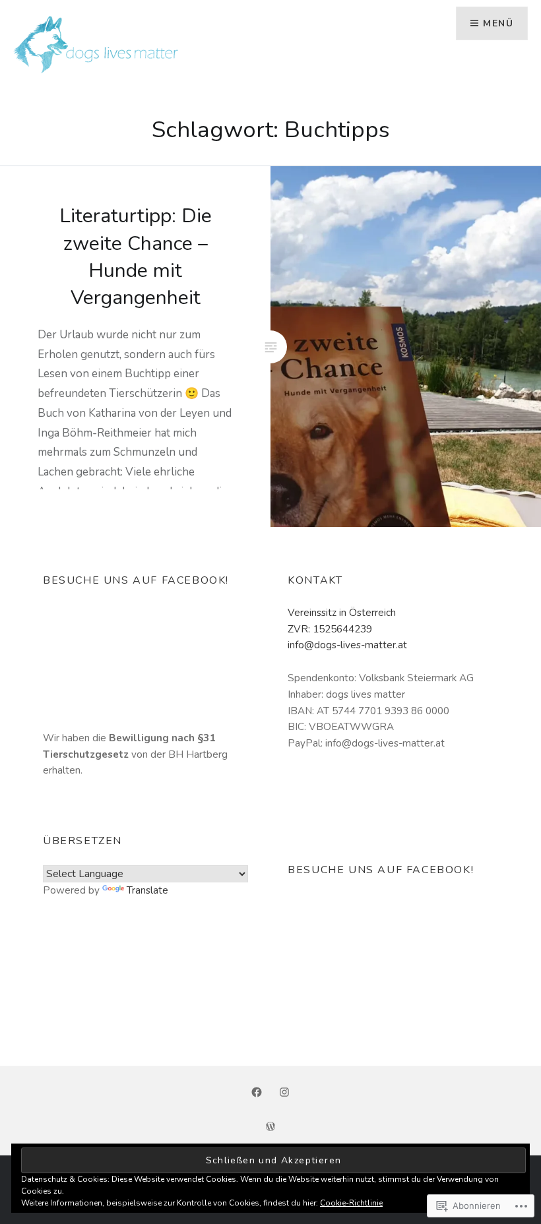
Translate (147, 890)
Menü (498, 23)
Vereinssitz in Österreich (342, 612)
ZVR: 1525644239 (330, 629)
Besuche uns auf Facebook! (136, 580)
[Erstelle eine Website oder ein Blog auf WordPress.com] (270, 1127)
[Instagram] (284, 1092)
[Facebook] (256, 1092)
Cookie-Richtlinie (351, 1203)
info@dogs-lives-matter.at (347, 645)
